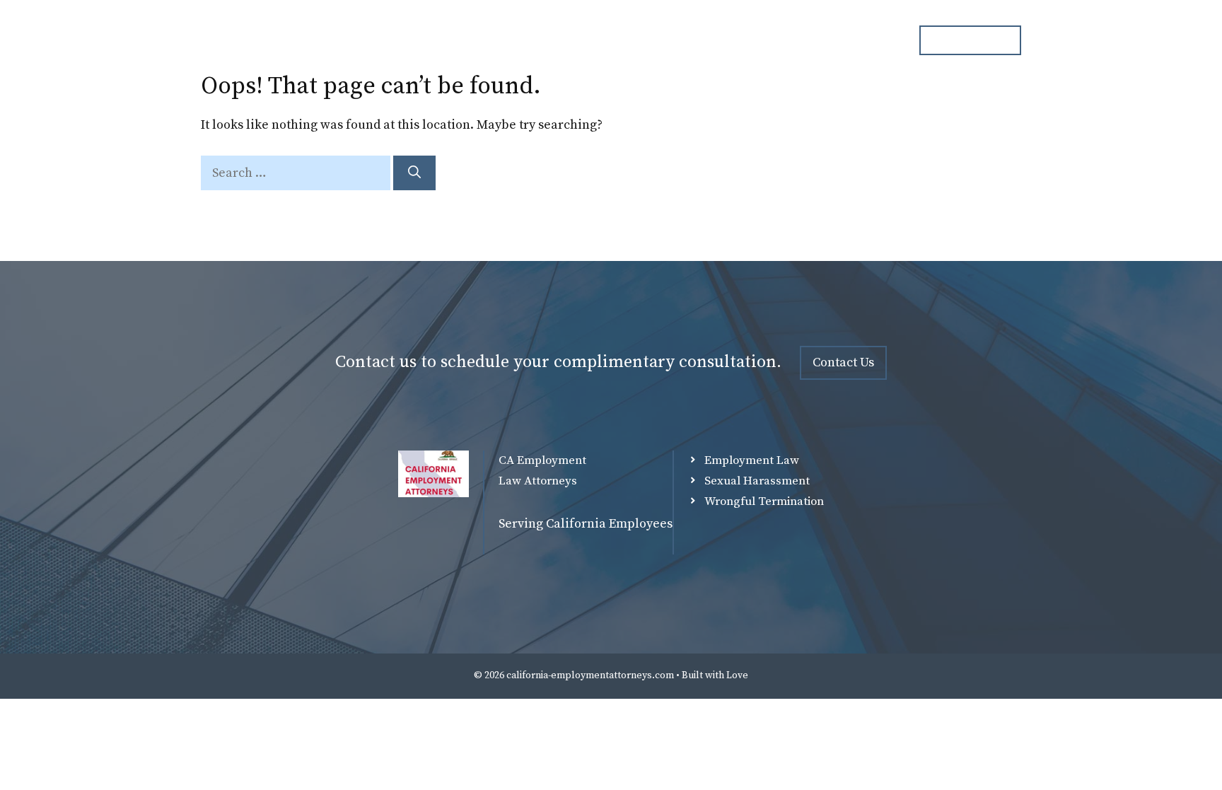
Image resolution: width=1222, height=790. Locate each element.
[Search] (414, 173)
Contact (865, 40)
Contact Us (843, 362)
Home (531, 40)
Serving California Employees (586, 524)
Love (737, 675)
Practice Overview (709, 40)
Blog (800, 40)
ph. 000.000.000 (970, 40)
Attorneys (604, 40)
